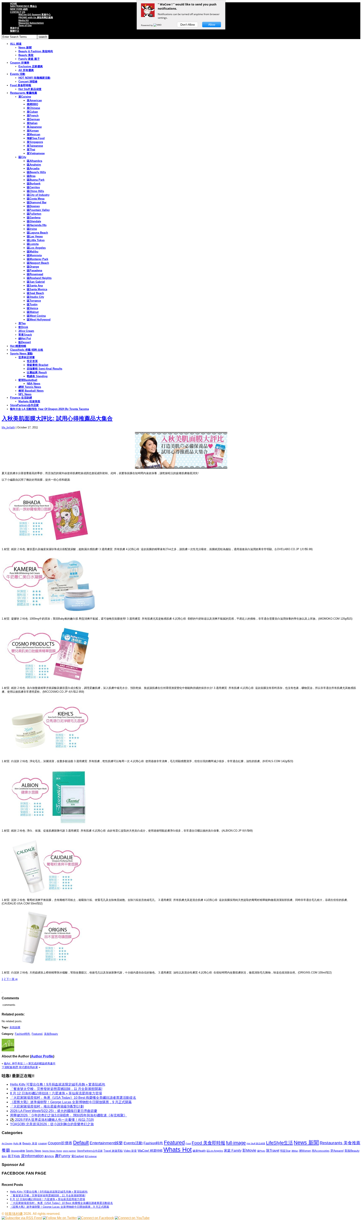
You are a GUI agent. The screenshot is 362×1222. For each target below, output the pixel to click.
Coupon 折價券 (19, 62)
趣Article (49, 1156)
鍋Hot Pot (24, 338)
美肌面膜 (14, 1027)
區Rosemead (35, 274)
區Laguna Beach (37, 232)
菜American (34, 100)
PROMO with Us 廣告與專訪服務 (35, 17)
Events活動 (133, 1143)
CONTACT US (17, 12)
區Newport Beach (38, 262)
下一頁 (11, 979)
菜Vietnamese (36, 153)
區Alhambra (34, 160)
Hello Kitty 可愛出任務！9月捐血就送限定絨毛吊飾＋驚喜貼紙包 (57, 1084)
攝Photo (261, 1151)
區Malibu (32, 251)
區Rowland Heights (39, 278)
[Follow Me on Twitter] (60, 1218)
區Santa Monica (37, 289)
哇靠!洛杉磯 (14, 1213)
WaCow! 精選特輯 (150, 1150)
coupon (42, 1143)
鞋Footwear (91, 1156)
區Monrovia (34, 255)
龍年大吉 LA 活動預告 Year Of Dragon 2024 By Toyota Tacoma (49, 409)
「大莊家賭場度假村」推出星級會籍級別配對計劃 (47, 1106)
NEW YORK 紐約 (19, 9)
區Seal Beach (35, 293)
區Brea (31, 176)
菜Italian (32, 123)
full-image (236, 1142)
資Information (32, 1156)
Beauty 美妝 (26, 55)
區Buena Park (35, 179)
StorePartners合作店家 (24, 405)
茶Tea (22, 323)
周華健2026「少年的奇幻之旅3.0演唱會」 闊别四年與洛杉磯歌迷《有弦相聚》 (68, 1115)
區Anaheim (34, 164)
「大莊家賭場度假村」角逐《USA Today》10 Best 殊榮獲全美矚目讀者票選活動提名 (73, 1097)
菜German (33, 119)
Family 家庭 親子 (29, 58)
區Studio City (35, 296)
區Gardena (33, 217)
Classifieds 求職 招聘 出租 (26, 349)
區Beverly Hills (36, 172)
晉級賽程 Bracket (37, 364)
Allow (211, 24)
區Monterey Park (37, 259)
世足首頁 (32, 361)
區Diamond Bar (37, 202)
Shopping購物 (18, 1151)
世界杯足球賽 (26, 357)
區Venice (32, 308)
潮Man (294, 1151)
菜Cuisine (24, 96)
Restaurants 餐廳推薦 (23, 92)
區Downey (33, 206)
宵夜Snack (25, 334)
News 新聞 (25, 47)
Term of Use (25, 25)
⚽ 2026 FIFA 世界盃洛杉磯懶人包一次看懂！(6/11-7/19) (52, 1119)
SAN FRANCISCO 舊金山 (23, 6)
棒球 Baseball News (31, 390)
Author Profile (42, 1056)
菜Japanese (34, 126)
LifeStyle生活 (279, 1142)
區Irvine (32, 228)
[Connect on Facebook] (96, 1218)
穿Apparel (337, 1150)
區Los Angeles (36, 247)
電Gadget (77, 1156)
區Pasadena (34, 270)
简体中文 (14, 28)
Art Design (7, 1143)
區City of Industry (38, 194)
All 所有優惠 (26, 70)
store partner (69, 1151)
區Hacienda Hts (37, 225)
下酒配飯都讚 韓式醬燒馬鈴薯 (20, 1067)
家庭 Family (233, 1150)
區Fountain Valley (38, 210)
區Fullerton (34, 213)
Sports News (33, 1150)
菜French (33, 115)
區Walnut (33, 312)
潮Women (305, 1150)
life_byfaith (8, 427)
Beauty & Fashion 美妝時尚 (35, 51)
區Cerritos (33, 187)
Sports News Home (52, 1151)
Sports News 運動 (21, 353)
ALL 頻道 (16, 43)
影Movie (249, 1150)
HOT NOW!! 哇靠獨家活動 (34, 77)
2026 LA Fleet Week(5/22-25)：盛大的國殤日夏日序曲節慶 (53, 1111)
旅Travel (272, 1150)
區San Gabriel (36, 281)
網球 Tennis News (29, 387)
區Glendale (34, 221)
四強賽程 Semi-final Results (44, 368)
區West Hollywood (38, 319)
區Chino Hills (35, 191)
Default (81, 1142)
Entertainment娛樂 (106, 1143)
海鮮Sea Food (36, 138)
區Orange (33, 266)
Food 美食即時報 (20, 85)
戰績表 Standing (37, 376)
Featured (37, 1033)
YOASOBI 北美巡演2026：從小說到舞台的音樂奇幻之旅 (52, 1124)
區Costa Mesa (35, 198)
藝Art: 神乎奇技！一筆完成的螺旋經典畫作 (30, 1063)
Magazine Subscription (31, 23)
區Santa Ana (35, 285)
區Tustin (32, 304)
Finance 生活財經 (21, 397)
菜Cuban (32, 111)
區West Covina (36, 315)
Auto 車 (17, 1143)
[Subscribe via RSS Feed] (22, 1218)
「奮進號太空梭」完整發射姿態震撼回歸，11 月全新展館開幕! (56, 1089)
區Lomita (33, 244)
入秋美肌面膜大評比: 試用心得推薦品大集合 (57, 418)
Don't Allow (187, 24)
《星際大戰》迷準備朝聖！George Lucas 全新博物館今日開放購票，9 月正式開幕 (71, 1102)
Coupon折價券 (60, 1143)
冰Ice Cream (26, 330)
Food (188, 1143)
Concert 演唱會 (27, 81)
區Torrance (34, 300)
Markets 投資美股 (29, 401)
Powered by (147, 25)
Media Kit (23, 20)
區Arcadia (33, 168)
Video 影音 (130, 1150)
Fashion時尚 (22, 1033)
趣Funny (62, 1156)
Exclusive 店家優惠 (30, 66)
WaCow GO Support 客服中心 (34, 14)
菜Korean (33, 130)
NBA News (33, 383)
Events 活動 (17, 74)
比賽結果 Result (37, 372)
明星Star (285, 1150)
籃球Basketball (27, 380)
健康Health (199, 1150)
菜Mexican (33, 134)
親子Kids (14, 1156)
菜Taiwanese (35, 145)
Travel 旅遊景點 (113, 1150)
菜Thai (31, 149)
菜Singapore (35, 142)
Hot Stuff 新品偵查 (29, 89)
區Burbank (33, 183)
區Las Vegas (35, 236)
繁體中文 (14, 31)
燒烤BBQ (32, 104)
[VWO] (157, 25)
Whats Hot (177, 1149)
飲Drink (23, 327)
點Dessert (24, 342)
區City (22, 157)
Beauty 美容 (29, 1143)
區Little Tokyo (36, 240)
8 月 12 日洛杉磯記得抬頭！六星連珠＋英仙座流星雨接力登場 (56, 1093)
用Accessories (321, 1150)
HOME (13, 3)
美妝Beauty (51, 1033)
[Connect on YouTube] (132, 1218)
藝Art (4, 1156)
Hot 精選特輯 (18, 346)
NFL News (24, 394)
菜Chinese (33, 108)
